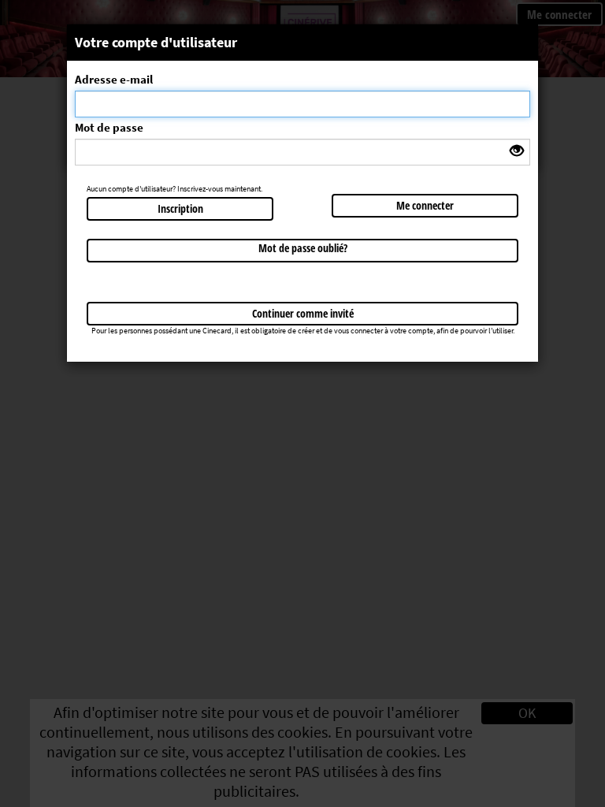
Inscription (180, 208)
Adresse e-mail (114, 79)
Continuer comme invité (303, 313)
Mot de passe (109, 127)
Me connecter (425, 205)
